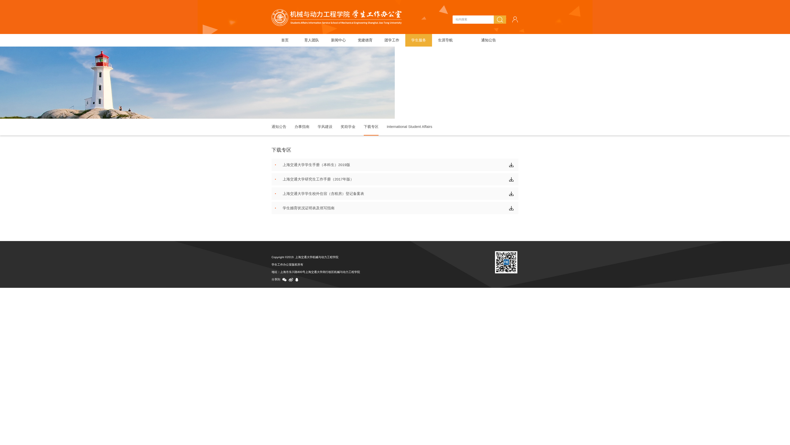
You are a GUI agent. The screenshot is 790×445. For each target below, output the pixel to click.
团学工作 (392, 40)
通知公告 (488, 40)
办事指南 (302, 127)
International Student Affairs (409, 127)
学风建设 (325, 127)
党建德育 (365, 40)
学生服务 (418, 40)
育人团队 (311, 40)
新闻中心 (338, 40)
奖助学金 (348, 127)
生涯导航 (445, 40)
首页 (285, 40)
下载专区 (371, 127)
